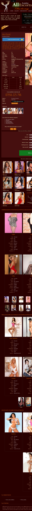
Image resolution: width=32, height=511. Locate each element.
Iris (16, 310)
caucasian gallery (9, 122)
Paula (7, 311)
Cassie (21, 311)
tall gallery (8, 120)
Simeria (14, 303)
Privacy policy (23, 499)
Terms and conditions (10, 499)
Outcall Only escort (9, 123)
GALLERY (17, 10)
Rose (21, 303)
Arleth (28, 311)
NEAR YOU (23, 28)
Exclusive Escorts (6, 36)
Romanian (13, 64)
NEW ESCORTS (23, 10)
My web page (14, 103)
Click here (13, 99)
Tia (9, 302)
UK (13, 1)
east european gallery (10, 119)
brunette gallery (9, 121)
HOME (11, 10)
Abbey (28, 303)
